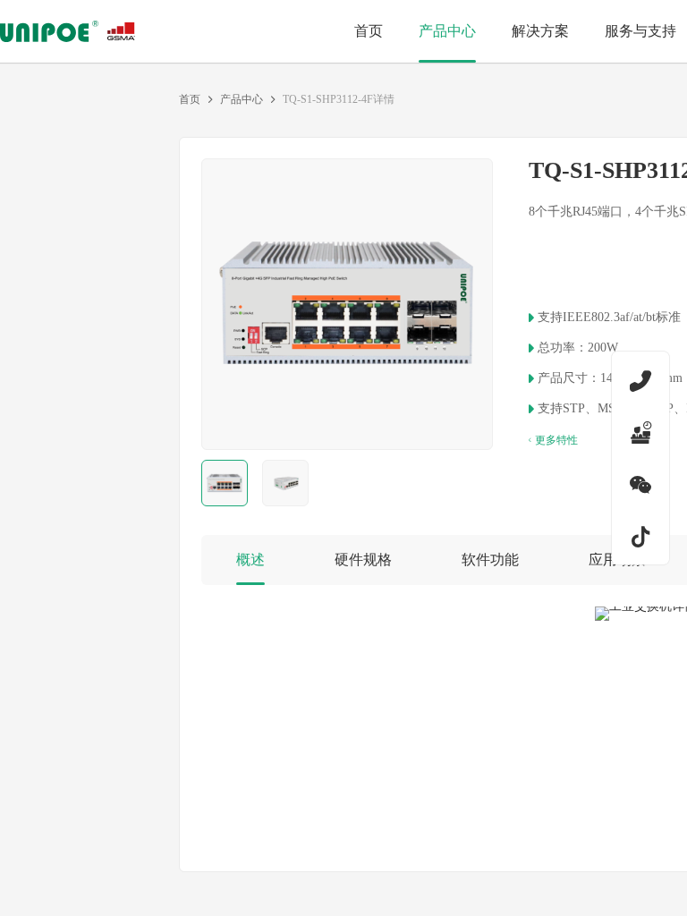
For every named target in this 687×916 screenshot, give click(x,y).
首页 (189, 99)
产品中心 (241, 99)
